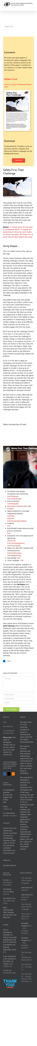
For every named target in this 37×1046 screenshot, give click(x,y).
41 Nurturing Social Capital (21, 232)
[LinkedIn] (20, 47)
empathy (10, 509)
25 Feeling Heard (16, 227)
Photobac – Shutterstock (13, 197)
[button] (18, 661)
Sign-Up (6, 894)
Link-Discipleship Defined (16, 521)
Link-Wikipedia (12, 504)
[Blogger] (13, 774)
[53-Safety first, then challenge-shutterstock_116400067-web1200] (17, 178)
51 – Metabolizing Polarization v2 (26, 957)
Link (8, 526)
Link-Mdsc (11, 516)
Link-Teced (11, 541)
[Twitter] (8, 774)
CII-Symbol (12, 815)
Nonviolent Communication (17, 506)
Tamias (23, 914)
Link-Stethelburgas (14, 499)
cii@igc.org (7, 809)
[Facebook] (5, 47)
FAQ (4, 722)
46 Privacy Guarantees (11, 234)
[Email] (27, 47)
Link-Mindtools (12, 496)
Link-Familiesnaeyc (14, 553)
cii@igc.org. (7, 966)
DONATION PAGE (9, 973)
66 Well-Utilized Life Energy (22, 237)
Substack (6, 892)
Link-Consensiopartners (16, 543)
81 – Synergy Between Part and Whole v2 (26, 979)
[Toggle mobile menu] (33, 8)
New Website (8, 726)
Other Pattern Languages (26, 908)
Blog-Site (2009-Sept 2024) (9, 900)
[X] (13, 47)
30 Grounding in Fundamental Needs (18, 228)
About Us (24, 890)
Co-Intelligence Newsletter (7, 882)
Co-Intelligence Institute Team (9, 732)
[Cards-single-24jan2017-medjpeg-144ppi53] (17, 91)
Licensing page (8, 853)
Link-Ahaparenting (14, 555)
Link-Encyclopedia (14, 545)
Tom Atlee (25, 878)
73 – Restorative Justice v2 (26, 916)
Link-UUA (10, 518)
